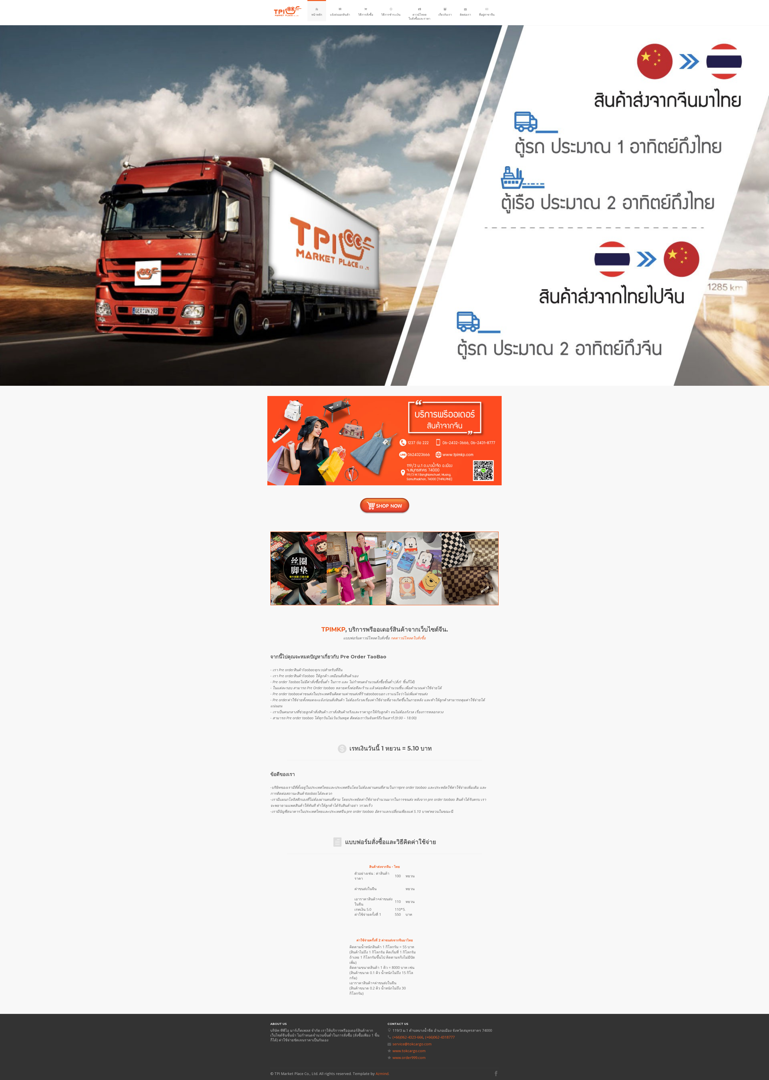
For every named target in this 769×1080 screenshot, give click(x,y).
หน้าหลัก (316, 14)
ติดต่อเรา (465, 14)
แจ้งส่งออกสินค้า (340, 14)
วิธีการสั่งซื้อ (365, 14)
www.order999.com (409, 1057)
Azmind (382, 1073)
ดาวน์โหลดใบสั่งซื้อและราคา (419, 16)
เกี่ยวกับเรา (445, 14)
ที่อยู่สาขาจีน (487, 14)
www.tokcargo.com (409, 1050)
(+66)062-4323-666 (408, 1037)
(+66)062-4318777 (440, 1037)
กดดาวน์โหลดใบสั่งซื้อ (408, 638)
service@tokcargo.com (412, 1044)
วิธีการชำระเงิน (391, 14)
